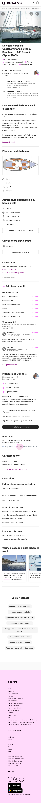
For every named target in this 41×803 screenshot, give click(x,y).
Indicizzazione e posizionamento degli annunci (23, 720)
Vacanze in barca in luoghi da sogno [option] (19, 648)
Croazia (10, 744)
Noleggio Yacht (13, 766)
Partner (10, 713)
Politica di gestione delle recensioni (19, 725)
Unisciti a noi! (12, 715)
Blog (9, 717)
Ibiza (9, 751)
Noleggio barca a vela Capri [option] (19, 606)
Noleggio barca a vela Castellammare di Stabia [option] (20, 630)
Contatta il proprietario (20, 427)
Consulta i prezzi (9, 269)
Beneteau (13, 461)
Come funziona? (13, 693)
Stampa (10, 696)
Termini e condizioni (14, 708)
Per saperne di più (12, 500)
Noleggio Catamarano (15, 761)
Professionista (12, 701)
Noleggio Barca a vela (15, 756)
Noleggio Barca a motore (16, 758)
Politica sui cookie (14, 705)
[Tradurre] (11, 328)
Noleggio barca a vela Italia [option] (19, 612)
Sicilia (9, 742)
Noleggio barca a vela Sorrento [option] (20, 623)
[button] (31, 14)
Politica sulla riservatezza (16, 703)
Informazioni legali (14, 710)
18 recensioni (11, 59)
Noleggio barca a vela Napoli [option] (20, 637)
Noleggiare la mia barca (15, 698)
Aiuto (9, 689)
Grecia (10, 749)
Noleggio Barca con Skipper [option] (19, 642)
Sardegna (11, 737)
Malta (9, 747)
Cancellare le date (8, 277)
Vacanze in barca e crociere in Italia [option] (19, 618)
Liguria (10, 739)
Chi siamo (11, 691)
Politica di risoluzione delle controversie (21, 722)
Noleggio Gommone (14, 763)
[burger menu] (34, 3)
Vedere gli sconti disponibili (13, 273)
